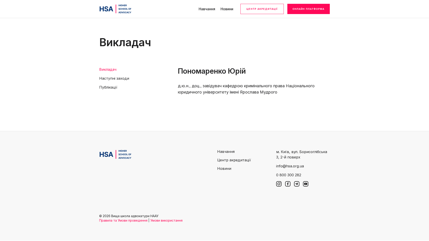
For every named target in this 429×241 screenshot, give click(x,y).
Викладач (107, 69)
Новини (227, 9)
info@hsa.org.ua (290, 166)
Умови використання (166, 220)
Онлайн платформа (308, 8)
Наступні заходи (114, 78)
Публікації (108, 87)
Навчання (207, 9)
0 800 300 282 (288, 175)
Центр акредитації (262, 8)
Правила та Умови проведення (123, 220)
